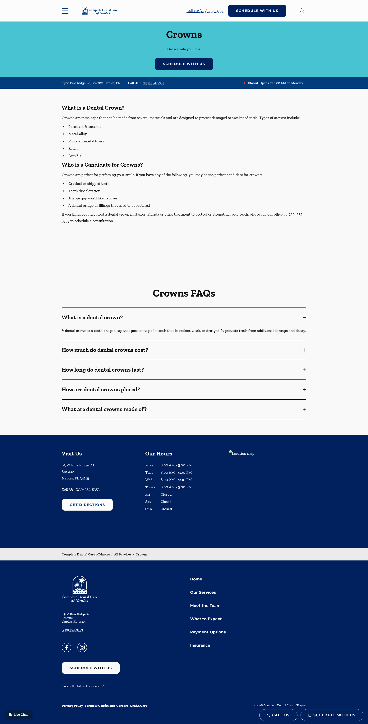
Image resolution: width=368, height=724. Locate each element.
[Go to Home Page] (99, 11)
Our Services (203, 592)
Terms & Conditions (100, 705)
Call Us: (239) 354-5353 (204, 10)
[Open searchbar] (302, 11)
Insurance (200, 645)
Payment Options (208, 632)
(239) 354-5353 (153, 83)
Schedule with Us (257, 11)
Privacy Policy (72, 705)
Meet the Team (205, 605)
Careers (122, 705)
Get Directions (87, 505)
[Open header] (66, 11)
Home (196, 579)
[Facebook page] (66, 647)
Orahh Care (138, 705)
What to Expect (206, 619)
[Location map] (267, 491)
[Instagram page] (82, 647)
